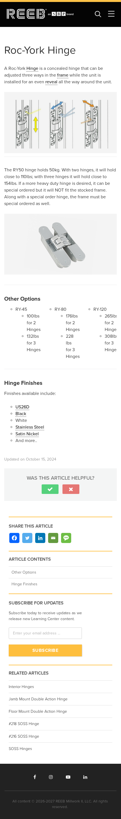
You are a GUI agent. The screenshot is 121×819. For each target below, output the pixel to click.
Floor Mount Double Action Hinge (38, 711)
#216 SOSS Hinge (24, 736)
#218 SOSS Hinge (24, 723)
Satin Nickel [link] (27, 434)
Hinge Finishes (24, 584)
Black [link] (20, 414)
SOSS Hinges (20, 748)
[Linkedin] (40, 538)
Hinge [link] (32, 68)
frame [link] (62, 75)
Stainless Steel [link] (29, 427)
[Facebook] (14, 538)
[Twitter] (27, 538)
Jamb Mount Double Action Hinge (38, 699)
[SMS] (66, 538)
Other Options (24, 572)
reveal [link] (51, 82)
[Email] (53, 538)
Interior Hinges (21, 686)
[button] (50, 489)
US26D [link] (22, 407)
